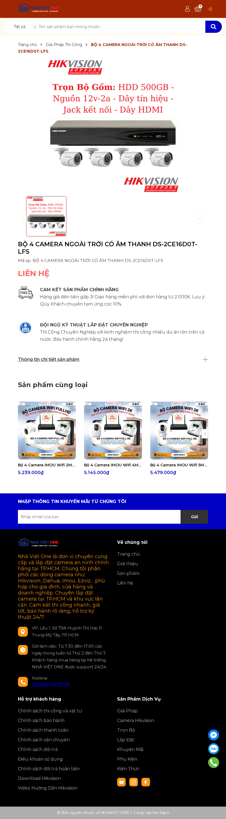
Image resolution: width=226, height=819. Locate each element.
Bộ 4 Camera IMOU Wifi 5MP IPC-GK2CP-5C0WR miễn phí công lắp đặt (179, 465)
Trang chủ (128, 554)
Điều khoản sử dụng (40, 759)
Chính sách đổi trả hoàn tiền (49, 768)
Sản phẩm (128, 573)
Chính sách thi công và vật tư (50, 710)
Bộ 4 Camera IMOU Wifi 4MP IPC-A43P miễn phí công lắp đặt (113, 465)
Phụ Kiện (127, 759)
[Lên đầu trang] (216, 809)
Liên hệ (125, 583)
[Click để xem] (113, 126)
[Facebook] (213, 734)
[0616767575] (213, 762)
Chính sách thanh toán (43, 730)
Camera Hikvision (135, 720)
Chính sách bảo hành (41, 720)
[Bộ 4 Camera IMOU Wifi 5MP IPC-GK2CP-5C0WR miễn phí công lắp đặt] (179, 430)
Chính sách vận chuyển (44, 739)
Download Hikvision (39, 778)
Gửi (194, 516)
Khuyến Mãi (130, 749)
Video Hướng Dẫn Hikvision (47, 788)
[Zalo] (213, 748)
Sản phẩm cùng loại (53, 385)
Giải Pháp (127, 710)
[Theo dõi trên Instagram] (134, 781)
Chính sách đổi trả (38, 749)
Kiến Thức (128, 768)
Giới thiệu (127, 563)
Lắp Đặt (125, 739)
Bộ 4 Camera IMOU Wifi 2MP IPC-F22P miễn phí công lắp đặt (47, 465)
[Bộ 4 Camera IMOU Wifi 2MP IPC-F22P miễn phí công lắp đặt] (47, 430)
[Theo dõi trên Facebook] (145, 781)
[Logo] (39, 8)
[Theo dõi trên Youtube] (122, 781)
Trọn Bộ (126, 730)
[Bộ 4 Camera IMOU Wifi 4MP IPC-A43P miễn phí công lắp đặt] (113, 430)
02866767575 (51, 685)
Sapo (164, 812)
